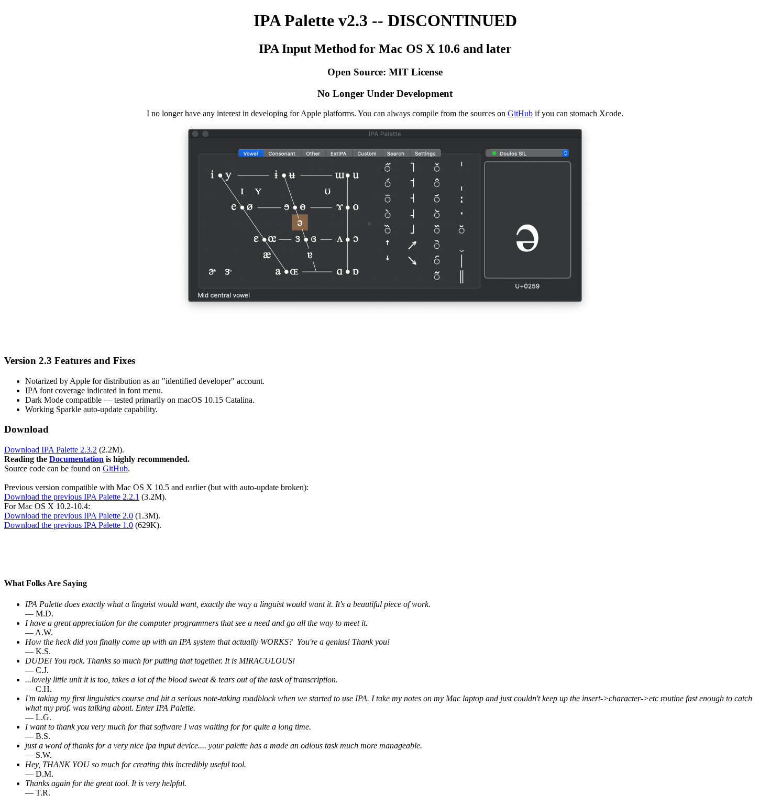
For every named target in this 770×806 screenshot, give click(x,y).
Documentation (76, 459)
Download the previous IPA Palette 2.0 (68, 515)
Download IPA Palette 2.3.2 (50, 449)
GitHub (520, 113)
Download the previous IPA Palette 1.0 (68, 525)
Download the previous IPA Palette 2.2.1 (71, 496)
